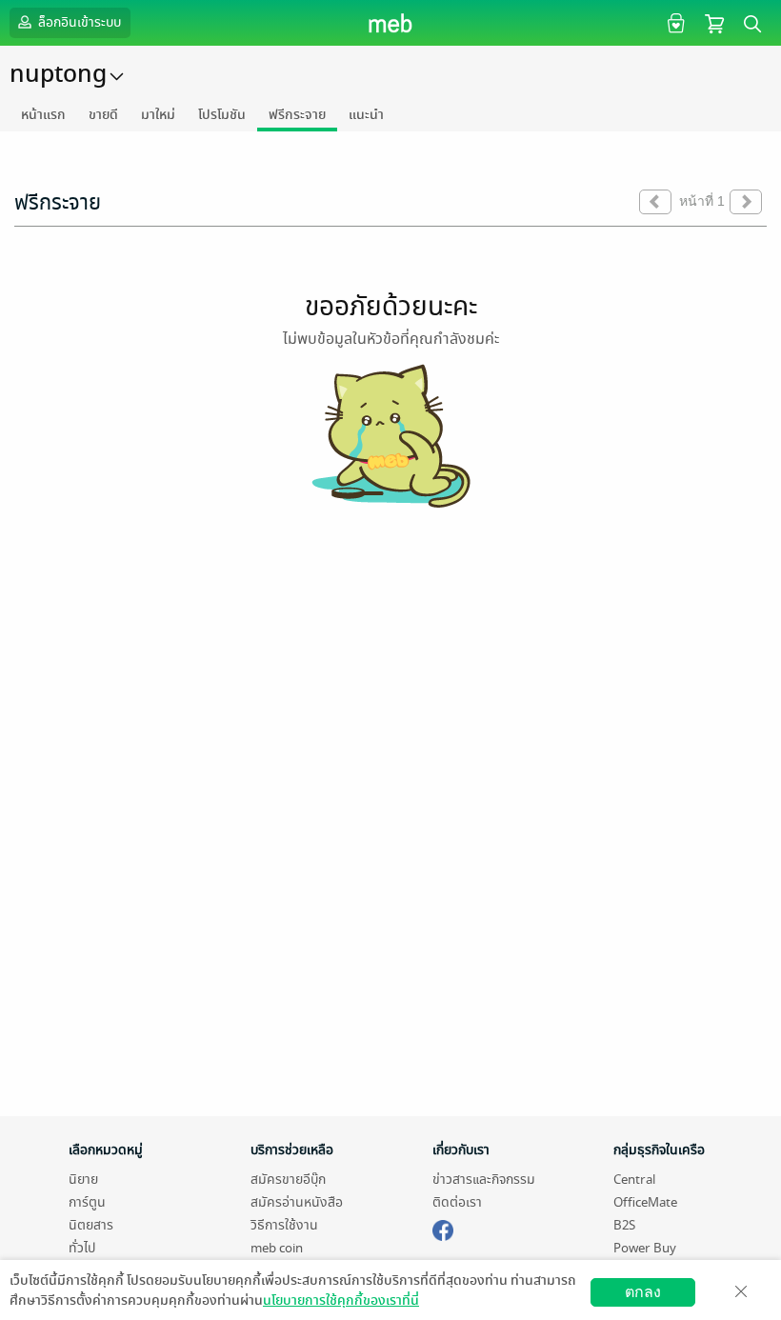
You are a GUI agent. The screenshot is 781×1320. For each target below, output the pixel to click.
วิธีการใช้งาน (284, 1225)
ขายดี (103, 115)
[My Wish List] (674, 22)
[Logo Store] (391, 22)
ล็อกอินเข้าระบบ (78, 22)
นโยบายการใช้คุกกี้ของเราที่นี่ (341, 1300)
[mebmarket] (442, 1227)
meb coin (276, 1248)
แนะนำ (366, 115)
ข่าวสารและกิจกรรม (483, 1180)
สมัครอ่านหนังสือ (296, 1202)
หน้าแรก (43, 115)
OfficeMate (645, 1202)
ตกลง (643, 1292)
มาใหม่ (158, 115)
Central (634, 1180)
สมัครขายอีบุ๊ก (288, 1180)
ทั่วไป (82, 1248)
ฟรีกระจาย (297, 115)
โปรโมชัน (222, 115)
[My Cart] (714, 22)
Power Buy (644, 1248)
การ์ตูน (87, 1202)
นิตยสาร (91, 1225)
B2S (624, 1225)
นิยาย (83, 1180)
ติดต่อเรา (457, 1202)
